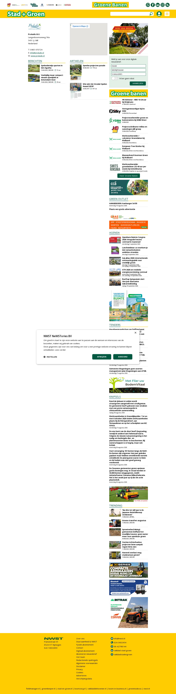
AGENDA (114, 232)
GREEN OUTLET (118, 199)
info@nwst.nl (119, 638)
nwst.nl (147, 688)
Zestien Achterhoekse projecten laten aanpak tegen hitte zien (132, 544)
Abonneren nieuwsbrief (86, 654)
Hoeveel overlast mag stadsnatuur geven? (131, 553)
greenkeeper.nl (48, 688)
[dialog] (88, 347)
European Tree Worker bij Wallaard (133, 147)
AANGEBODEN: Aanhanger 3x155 (123, 203)
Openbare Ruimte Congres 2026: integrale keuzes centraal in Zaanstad (133, 239)
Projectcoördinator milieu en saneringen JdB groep (134, 127)
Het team (80, 657)
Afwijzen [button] (101, 357)
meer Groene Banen (129, 175)
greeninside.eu (134, 688)
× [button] (135, 333)
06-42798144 (120, 646)
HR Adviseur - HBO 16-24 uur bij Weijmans (134, 100)
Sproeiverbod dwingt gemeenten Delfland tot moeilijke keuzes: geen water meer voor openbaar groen (135, 533)
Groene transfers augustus (134, 520)
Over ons (80, 638)
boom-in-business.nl (117, 688)
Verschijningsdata (84, 678)
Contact (79, 647)
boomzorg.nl (80, 688)
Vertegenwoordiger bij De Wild (133, 109)
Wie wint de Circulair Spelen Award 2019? (95, 85)
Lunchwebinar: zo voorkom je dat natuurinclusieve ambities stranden (135, 249)
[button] (50, 356)
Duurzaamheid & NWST (86, 641)
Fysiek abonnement (85, 644)
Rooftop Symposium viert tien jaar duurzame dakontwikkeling (133, 281)
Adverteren (81, 675)
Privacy (79, 669)
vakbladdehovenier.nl (97, 688)
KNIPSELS (115, 396)
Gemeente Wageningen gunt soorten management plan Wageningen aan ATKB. (127, 369)
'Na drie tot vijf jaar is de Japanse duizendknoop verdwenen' (133, 512)
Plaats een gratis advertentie (122, 209)
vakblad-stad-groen (122, 650)
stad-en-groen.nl (64, 688)
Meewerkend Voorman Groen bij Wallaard (135, 156)
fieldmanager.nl (33, 688)
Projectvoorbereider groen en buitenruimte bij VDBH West (135, 118)
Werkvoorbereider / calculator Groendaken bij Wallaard (133, 138)
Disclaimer (80, 666)
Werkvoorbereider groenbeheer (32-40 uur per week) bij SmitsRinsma (134, 166)
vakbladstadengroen (123, 654)
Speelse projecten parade (94, 65)
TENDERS (114, 325)
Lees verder (60, 350)
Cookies (79, 672)
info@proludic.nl (37, 52)
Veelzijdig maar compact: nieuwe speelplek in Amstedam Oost (52, 77)
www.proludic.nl (38, 55)
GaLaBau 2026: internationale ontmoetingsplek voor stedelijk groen (135, 260)
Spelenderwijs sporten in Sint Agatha (51, 66)
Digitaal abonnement (85, 651)
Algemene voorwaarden (87, 663)
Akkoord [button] (122, 357)
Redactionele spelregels (87, 660)
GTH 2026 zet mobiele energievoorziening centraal (134, 270)
